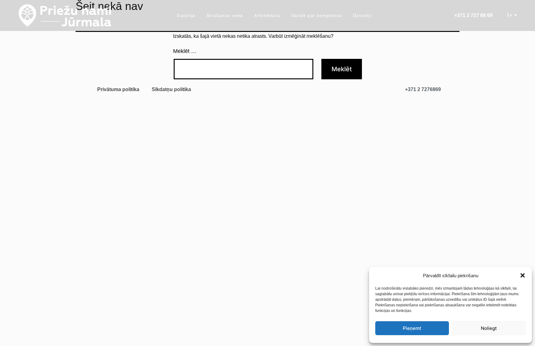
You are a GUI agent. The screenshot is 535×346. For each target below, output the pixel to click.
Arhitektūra (267, 15)
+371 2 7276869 (423, 89)
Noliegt (489, 328)
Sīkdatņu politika (171, 89)
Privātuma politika (118, 89)
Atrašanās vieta (225, 15)
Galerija (186, 15)
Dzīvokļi (362, 15)
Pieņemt (412, 328)
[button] (523, 275)
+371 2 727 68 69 (473, 15)
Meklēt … (185, 51)
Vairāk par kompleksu (316, 15)
